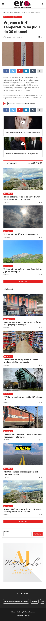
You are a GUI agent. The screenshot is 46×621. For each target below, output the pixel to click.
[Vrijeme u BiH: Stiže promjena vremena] (23, 216)
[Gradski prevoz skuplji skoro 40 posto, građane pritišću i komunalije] (23, 342)
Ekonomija (8, 356)
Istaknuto (9, 12)
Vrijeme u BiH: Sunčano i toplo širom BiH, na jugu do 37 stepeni (23, 270)
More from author (35, 164)
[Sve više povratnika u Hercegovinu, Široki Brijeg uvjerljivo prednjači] (23, 305)
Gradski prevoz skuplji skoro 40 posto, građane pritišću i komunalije (20, 361)
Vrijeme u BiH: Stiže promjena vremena (20, 234)
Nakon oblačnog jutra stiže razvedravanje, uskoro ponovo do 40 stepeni (22, 198)
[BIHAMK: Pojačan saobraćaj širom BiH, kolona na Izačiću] (23, 454)
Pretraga (6, 531)
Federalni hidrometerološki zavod (21, 103)
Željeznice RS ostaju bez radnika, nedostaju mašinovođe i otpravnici (23, 435)
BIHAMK (30, 601)
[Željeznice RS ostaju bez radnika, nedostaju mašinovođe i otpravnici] (23, 417)
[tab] (37, 162)
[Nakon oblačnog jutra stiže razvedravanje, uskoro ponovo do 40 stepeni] (23, 179)
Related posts (37, 162)
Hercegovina (9, 319)
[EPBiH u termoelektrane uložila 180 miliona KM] (23, 379)
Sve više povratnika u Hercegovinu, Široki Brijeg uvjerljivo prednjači (22, 323)
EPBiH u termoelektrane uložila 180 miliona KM (22, 398)
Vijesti (18, 17)
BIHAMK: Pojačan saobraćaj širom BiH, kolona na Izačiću (20, 473)
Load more (23, 281)
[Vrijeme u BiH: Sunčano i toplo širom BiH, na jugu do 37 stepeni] (23, 251)
